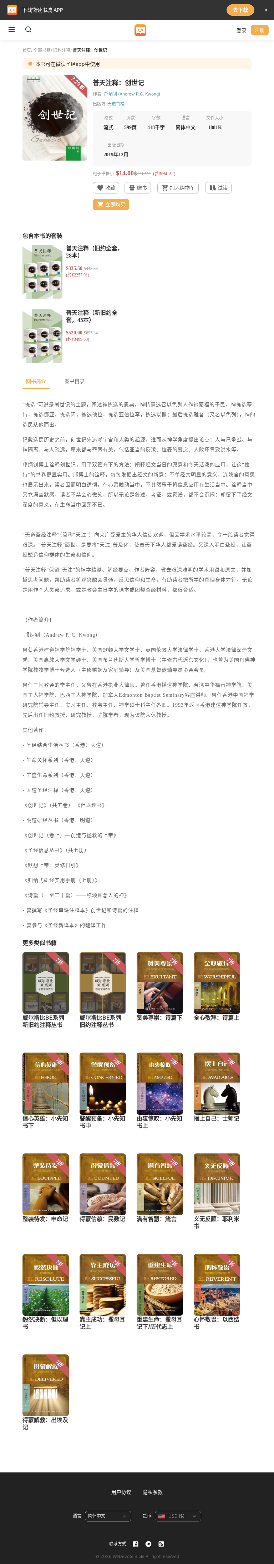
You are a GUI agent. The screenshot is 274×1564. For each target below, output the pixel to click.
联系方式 (117, 1543)
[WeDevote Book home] (140, 30)
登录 (242, 30)
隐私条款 (153, 1492)
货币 (147, 1516)
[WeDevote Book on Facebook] (135, 1544)
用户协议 (121, 1492)
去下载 (240, 10)
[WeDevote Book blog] (161, 1544)
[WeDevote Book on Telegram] (148, 1544)
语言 (77, 1516)
